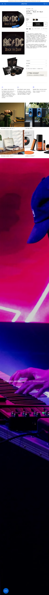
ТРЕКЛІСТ (28, 60)
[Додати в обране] (45, 24)
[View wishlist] (44, 3)
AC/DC (35, 10)
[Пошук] (5, 3)
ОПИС (27, 31)
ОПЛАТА (27, 65)
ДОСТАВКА (28, 63)
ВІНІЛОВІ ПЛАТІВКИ (29, 10)
